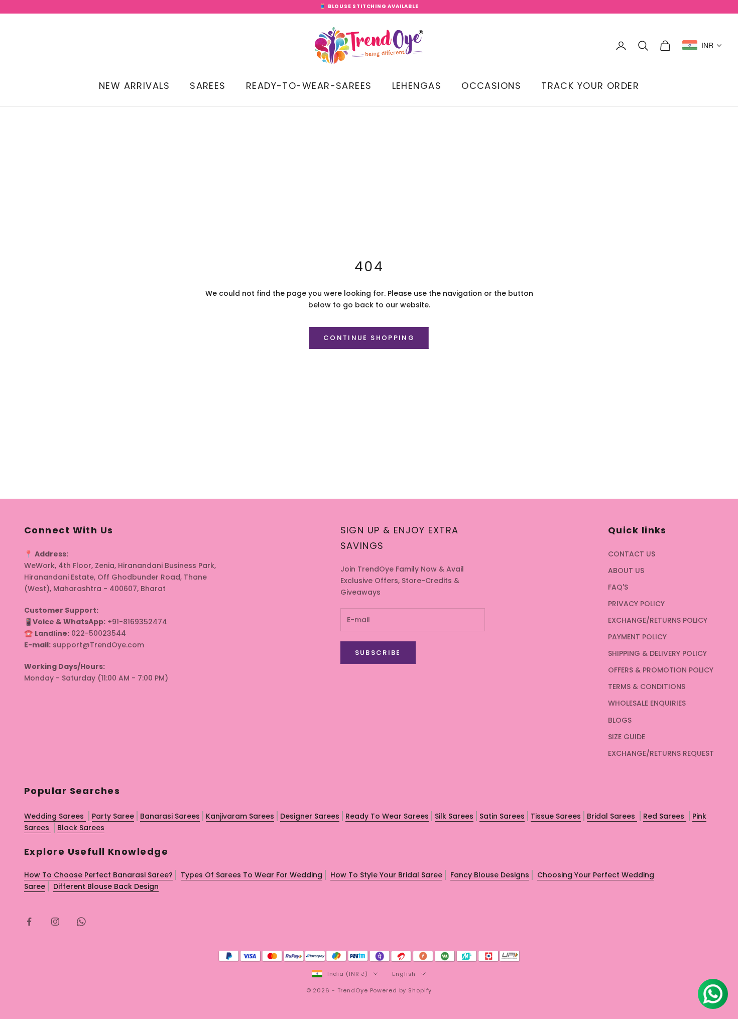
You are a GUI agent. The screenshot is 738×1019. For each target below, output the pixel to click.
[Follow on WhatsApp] (81, 922)
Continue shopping (369, 338)
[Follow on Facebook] (29, 922)
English (404, 974)
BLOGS (620, 720)
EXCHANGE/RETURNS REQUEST (661, 753)
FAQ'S (618, 587)
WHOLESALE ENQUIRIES (647, 703)
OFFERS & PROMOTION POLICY (660, 670)
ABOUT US (626, 570)
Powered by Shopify (401, 990)
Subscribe (378, 652)
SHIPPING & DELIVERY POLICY (657, 653)
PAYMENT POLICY (637, 637)
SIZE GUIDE (626, 737)
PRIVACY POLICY (636, 604)
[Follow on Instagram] (55, 922)
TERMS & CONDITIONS (646, 687)
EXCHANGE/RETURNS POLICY (657, 620)
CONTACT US (631, 554)
